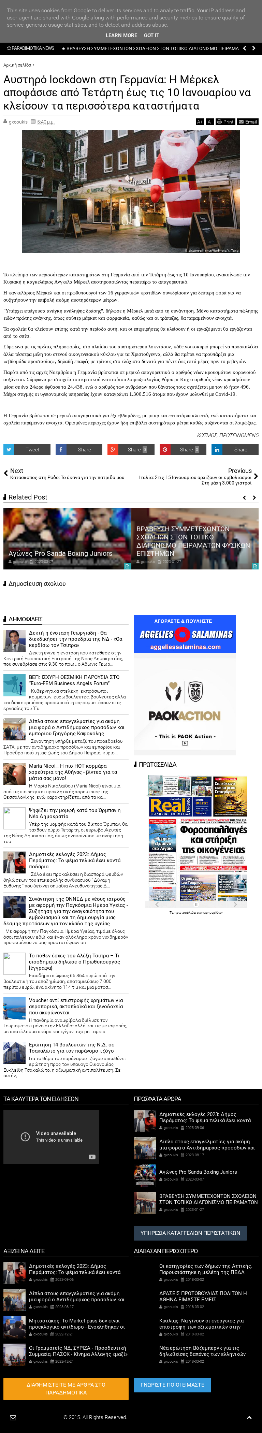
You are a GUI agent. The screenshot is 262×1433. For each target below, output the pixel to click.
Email (251, 122)
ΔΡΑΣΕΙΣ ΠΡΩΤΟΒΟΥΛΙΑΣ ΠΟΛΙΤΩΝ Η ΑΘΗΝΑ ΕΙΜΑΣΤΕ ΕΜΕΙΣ (203, 1296)
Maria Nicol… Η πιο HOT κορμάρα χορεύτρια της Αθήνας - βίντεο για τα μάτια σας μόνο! (73, 772)
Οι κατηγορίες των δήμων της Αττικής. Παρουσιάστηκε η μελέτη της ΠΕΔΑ (205, 1269)
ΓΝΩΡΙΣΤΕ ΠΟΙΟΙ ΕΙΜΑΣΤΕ (172, 1384)
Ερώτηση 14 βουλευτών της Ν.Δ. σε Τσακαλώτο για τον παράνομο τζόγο (71, 1048)
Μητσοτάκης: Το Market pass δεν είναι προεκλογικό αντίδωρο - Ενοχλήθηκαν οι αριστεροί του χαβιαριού (77, 1327)
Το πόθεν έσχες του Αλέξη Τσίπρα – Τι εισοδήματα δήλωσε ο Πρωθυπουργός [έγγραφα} (74, 962)
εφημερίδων (213, 912)
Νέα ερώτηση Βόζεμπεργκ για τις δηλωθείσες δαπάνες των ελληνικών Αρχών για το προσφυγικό (202, 1354)
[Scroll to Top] (249, 1417)
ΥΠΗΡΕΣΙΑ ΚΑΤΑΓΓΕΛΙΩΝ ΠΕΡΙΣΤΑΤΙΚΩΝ (190, 1233)
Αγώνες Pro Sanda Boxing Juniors (60, 553)
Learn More (121, 35)
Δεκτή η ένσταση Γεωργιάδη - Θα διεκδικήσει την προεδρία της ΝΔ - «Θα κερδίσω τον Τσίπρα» (75, 639)
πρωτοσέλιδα (185, 912)
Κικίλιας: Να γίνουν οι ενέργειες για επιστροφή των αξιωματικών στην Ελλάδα (201, 1327)
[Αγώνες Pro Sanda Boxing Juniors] (67, 538)
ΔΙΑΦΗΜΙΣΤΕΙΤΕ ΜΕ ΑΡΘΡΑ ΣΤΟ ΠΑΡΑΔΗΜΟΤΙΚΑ (66, 1388)
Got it (151, 35)
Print (228, 122)
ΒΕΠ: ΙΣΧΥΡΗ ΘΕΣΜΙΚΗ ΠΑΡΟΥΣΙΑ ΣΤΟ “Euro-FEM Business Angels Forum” (74, 680)
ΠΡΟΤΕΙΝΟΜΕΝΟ (239, 435)
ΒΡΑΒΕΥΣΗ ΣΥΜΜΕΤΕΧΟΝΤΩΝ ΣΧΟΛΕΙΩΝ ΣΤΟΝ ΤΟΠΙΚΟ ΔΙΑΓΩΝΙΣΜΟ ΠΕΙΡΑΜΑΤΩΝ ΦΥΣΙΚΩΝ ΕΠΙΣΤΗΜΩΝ (193, 541)
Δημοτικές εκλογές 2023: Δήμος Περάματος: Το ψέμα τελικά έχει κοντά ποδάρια (74, 860)
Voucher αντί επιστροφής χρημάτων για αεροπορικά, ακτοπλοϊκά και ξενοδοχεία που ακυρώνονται (76, 1006)
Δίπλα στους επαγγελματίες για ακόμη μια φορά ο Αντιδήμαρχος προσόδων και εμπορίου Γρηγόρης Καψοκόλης (77, 727)
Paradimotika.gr (44, 1417)
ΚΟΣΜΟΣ (207, 435)
